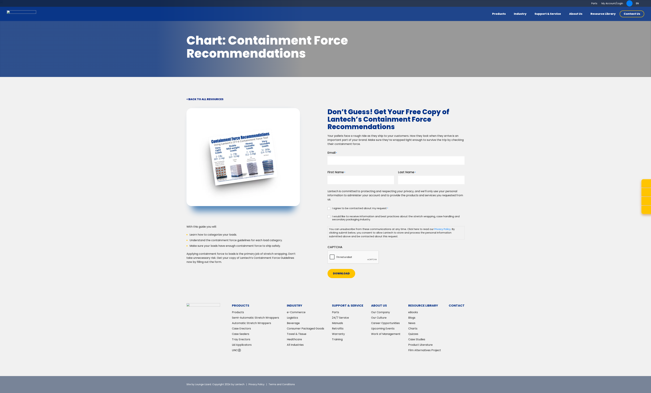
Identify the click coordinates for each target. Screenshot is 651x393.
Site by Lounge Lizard (198, 384)
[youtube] (462, 384)
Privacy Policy (442, 229)
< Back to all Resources (204, 99)
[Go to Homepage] (21, 13)
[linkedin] (441, 384)
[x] (431, 384)
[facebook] (451, 384)
